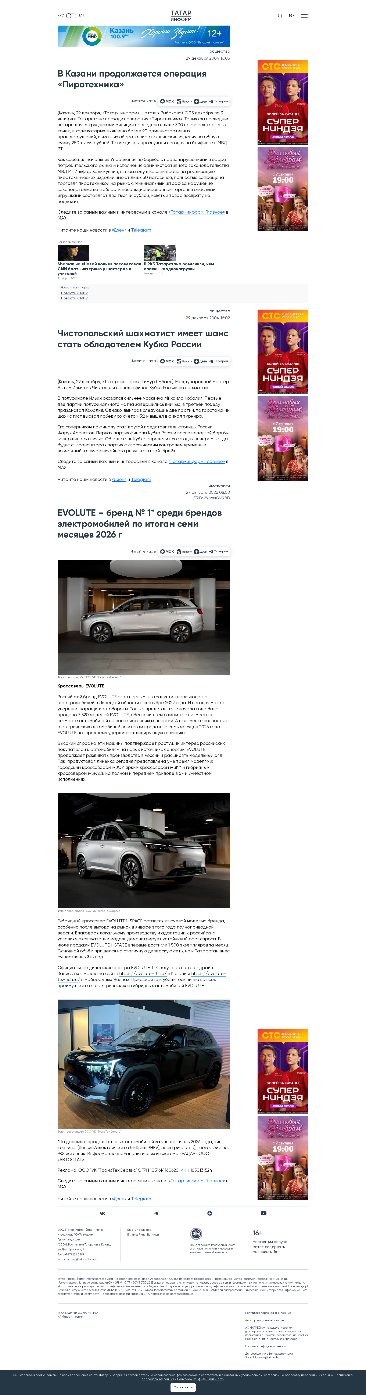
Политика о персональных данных (268, 1313)
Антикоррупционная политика (265, 1320)
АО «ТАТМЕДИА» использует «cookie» (268, 1327)
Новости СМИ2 (74, 293)
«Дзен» (119, 230)
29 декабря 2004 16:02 (208, 318)
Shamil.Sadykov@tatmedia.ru (263, 1357)
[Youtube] (264, 1213)
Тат (81, 15)
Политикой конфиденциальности (200, 1379)
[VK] (102, 1213)
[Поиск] (280, 16)
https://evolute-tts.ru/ (143, 974)
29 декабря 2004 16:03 (208, 58)
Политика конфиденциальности (266, 1346)
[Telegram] (156, 1213)
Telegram (141, 230)
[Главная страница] (181, 16)
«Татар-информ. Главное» (197, 212)
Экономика (219, 486)
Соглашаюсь (183, 1387)
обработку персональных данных (309, 1375)
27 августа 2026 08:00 (208, 492)
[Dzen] (209, 1213)
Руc (61, 15)
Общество (219, 51)
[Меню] (304, 16)
